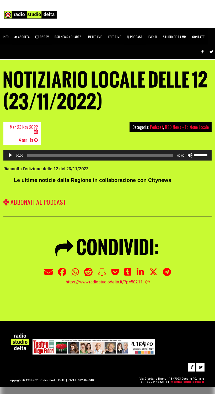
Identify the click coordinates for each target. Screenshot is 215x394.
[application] (107, 155)
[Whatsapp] (75, 274)
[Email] (48, 274)
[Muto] (190, 155)
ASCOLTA (23, 37)
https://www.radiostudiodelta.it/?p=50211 (104, 281)
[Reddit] (88, 274)
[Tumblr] (127, 274)
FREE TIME (114, 37)
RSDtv (44, 37)
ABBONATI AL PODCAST (37, 202)
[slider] (201, 154)
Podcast (136, 37)
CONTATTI (199, 37)
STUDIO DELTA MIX (174, 37)
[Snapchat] (102, 274)
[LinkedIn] (140, 274)
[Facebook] (62, 274)
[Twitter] (153, 274)
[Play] (10, 155)
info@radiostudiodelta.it (187, 382)
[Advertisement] (92, 298)
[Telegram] (167, 274)
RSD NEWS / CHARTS (68, 37)
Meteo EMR (95, 37)
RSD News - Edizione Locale (187, 127)
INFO (6, 37)
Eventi (152, 37)
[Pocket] (115, 274)
